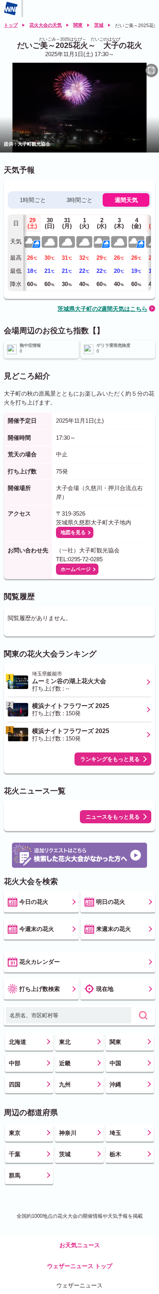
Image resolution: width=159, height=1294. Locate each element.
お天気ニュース (79, 1245)
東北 (65, 1042)
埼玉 (115, 1132)
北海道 (17, 1042)
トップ (11, 25)
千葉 (14, 1154)
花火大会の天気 (45, 25)
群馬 (14, 1175)
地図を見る (73, 532)
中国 (115, 1063)
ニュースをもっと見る (113, 817)
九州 (65, 1084)
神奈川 (67, 1132)
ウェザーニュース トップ (79, 1266)
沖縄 (115, 1084)
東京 (14, 1132)
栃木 (115, 1154)
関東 (78, 25)
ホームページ (76, 569)
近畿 (65, 1063)
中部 (14, 1063)
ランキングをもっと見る (110, 759)
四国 (14, 1084)
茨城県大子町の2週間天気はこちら (102, 308)
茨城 (98, 25)
